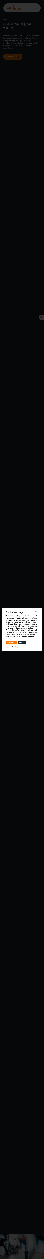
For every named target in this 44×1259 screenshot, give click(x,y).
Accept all (11, 642)
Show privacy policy (26, 636)
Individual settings (12, 647)
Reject (21, 642)
